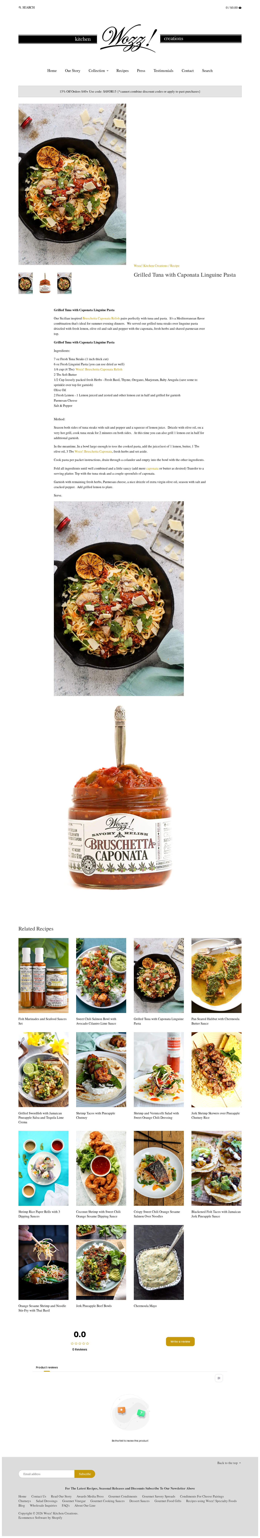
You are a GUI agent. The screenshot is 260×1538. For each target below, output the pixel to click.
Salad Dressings (46, 1501)
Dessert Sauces (139, 1501)
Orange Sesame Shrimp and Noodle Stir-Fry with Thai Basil (42, 1308)
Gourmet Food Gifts (168, 1501)
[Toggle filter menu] (219, 1378)
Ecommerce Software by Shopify (40, 1517)
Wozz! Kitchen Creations (151, 265)
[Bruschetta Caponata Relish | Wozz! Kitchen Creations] (120, 894)
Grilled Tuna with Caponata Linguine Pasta (159, 1021)
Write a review (180, 1341)
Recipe (174, 265)
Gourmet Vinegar (74, 1501)
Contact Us (39, 1496)
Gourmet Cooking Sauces (107, 1501)
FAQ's (66, 1505)
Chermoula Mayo (145, 1306)
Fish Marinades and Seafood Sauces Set (42, 1021)
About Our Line (85, 1505)
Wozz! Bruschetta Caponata (93, 451)
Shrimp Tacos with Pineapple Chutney (95, 1115)
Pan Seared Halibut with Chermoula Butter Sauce (215, 1021)
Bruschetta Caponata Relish (101, 318)
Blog (21, 1505)
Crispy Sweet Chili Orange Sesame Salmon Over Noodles (157, 1213)
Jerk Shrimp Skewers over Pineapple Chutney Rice (215, 1115)
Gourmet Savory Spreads (158, 1496)
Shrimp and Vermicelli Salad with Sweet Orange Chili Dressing (156, 1115)
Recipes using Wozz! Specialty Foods (211, 1501)
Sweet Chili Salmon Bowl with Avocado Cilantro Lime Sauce (96, 1021)
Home (22, 1496)
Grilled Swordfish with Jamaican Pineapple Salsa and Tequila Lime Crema (41, 1117)
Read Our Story (61, 1496)
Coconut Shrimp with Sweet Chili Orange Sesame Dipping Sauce (98, 1213)
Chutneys (24, 1501)
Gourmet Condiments (122, 1496)
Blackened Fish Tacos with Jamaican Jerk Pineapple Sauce (216, 1213)
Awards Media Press (90, 1496)
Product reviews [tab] (47, 1367)
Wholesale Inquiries (43, 1505)
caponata (152, 468)
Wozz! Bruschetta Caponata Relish (99, 369)
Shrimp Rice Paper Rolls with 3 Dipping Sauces (39, 1213)
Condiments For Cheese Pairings (202, 1496)
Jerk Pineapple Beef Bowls (94, 1306)
